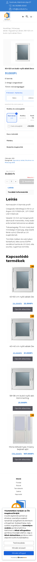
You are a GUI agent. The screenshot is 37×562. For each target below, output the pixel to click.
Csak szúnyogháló (16, 126)
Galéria (18, 491)
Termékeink (18, 488)
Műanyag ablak (10, 162)
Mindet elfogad (19, 553)
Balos (14, 98)
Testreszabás (19, 543)
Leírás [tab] (11, 188)
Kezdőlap (7, 28)
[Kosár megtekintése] (23, 17)
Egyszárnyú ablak (16, 31)
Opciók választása (23, 309)
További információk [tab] (18, 192)
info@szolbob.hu (20, 9)
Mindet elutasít (19, 548)
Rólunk (18, 485)
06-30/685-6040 (19, 6)
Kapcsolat (18, 494)
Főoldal (18, 483)
